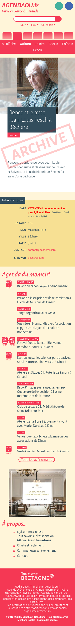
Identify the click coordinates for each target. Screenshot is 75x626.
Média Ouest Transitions (32, 617)
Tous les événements (36, 460)
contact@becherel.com (42, 249)
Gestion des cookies (47, 620)
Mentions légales (26, 620)
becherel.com (36, 257)
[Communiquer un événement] (59, 6)
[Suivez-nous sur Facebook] (69, 6)
